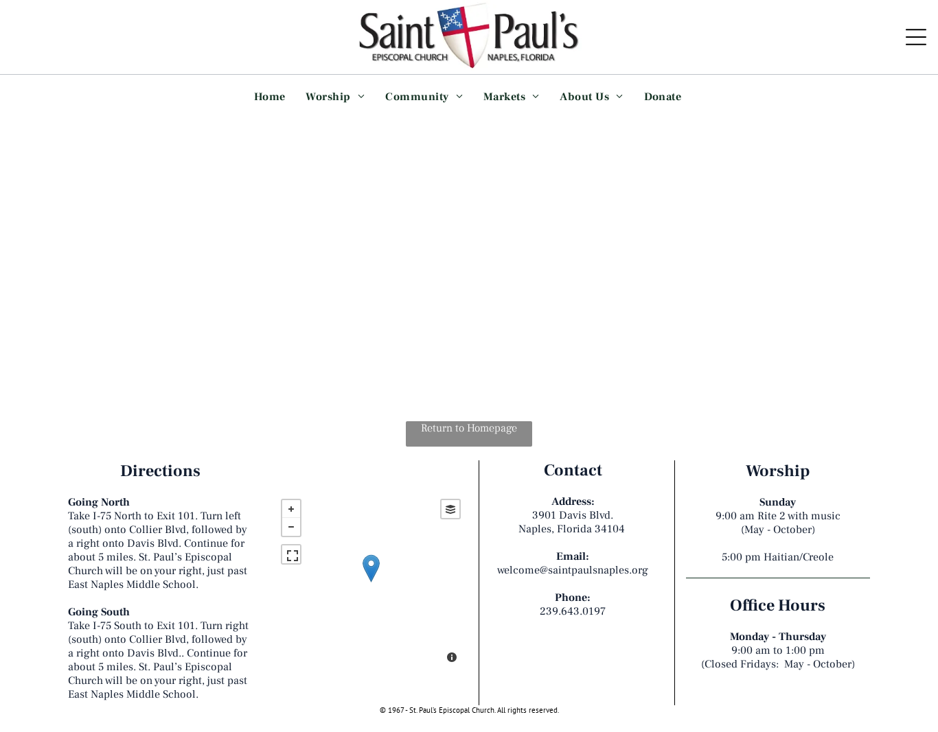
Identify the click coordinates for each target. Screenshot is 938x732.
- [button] (291, 527)
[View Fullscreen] (291, 554)
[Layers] (450, 509)
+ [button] (291, 509)
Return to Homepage (469, 428)
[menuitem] (270, 96)
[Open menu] (916, 37)
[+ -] (371, 582)
